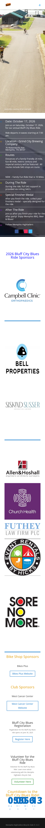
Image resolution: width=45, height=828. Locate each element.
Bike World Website (22, 673)
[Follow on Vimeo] (30, 231)
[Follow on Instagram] (26, 231)
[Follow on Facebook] (16, 231)
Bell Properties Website (22, 705)
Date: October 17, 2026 (20, 121)
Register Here (22, 739)
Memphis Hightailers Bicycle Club (19, 825)
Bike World (22, 666)
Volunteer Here (22, 781)
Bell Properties (23, 698)
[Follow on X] (21, 231)
